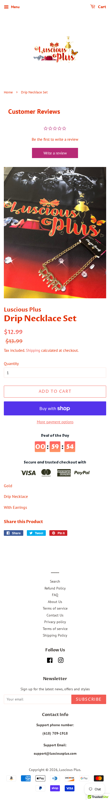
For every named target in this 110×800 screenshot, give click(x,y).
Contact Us (55, 615)
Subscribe (89, 699)
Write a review (55, 153)
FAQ (55, 595)
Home (8, 92)
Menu (15, 7)
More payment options (55, 421)
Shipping (33, 350)
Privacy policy (55, 622)
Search (55, 581)
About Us (55, 601)
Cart (101, 7)
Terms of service (55, 608)
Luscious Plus (69, 769)
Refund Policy (55, 588)
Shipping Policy (55, 635)
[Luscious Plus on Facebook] (50, 661)
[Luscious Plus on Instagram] (60, 661)
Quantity (11, 363)
